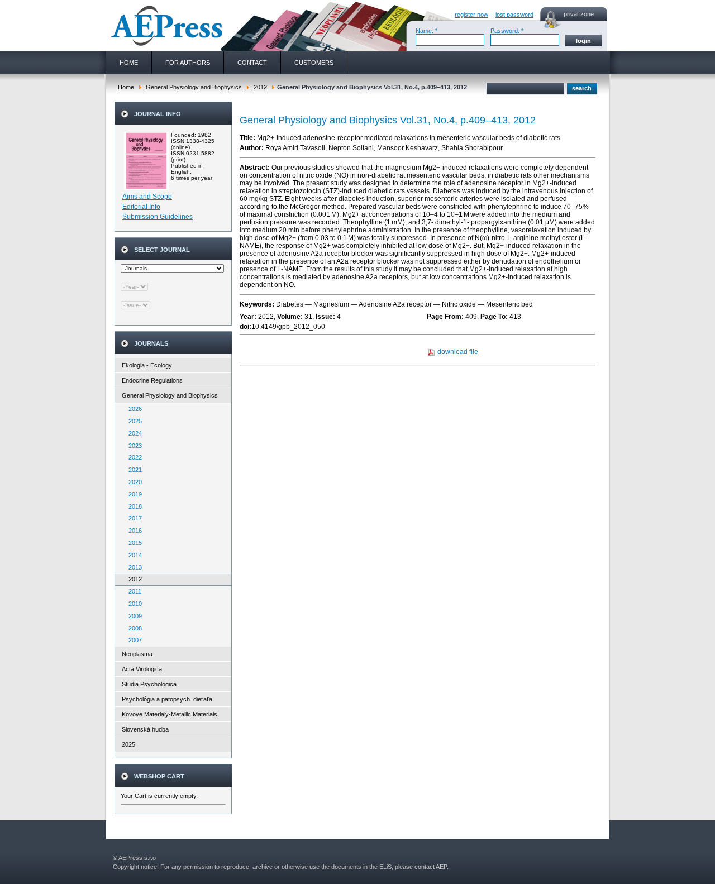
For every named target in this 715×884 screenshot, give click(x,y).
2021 (132, 469)
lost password (514, 14)
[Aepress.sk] (165, 25)
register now (471, 14)
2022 (132, 457)
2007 (132, 640)
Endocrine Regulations (152, 380)
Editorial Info (141, 207)
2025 (132, 421)
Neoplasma (137, 654)
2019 (132, 494)
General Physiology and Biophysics (194, 87)
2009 (132, 616)
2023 (132, 445)
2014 (132, 555)
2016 (132, 530)
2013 (132, 567)
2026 (132, 408)
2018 (132, 506)
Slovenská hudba (145, 729)
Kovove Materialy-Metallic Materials (169, 714)
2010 (132, 603)
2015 (132, 542)
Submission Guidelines (157, 217)
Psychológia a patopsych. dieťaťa (167, 699)
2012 (260, 87)
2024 (132, 433)
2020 (132, 482)
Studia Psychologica (149, 684)
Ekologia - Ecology (147, 365)
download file (457, 352)
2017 (132, 518)
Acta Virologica (142, 669)
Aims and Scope (147, 196)
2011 (132, 591)
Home (126, 87)
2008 (132, 628)
